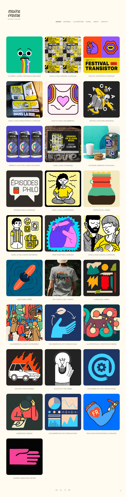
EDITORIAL (67, 22)
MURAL (88, 22)
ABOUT (96, 22)
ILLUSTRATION (78, 22)
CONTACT (104, 22)
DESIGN (58, 22)
